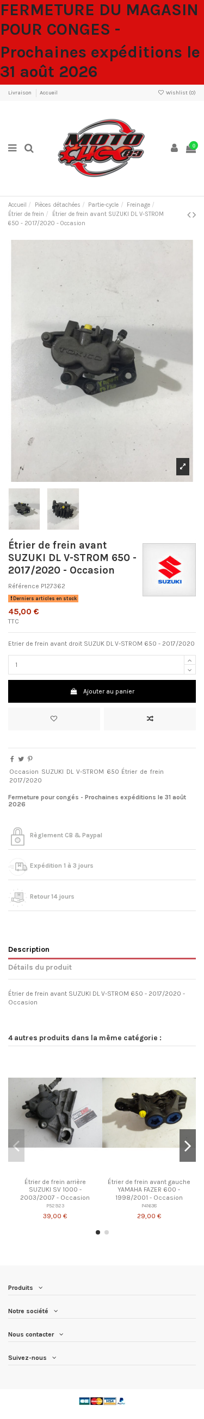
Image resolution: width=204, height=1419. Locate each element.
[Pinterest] (30, 759)
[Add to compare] (150, 719)
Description (29, 949)
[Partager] (12, 759)
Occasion (24, 771)
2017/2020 (25, 780)
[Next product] (194, 215)
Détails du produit (40, 967)
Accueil (49, 93)
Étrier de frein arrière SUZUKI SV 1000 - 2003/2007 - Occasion (55, 1189)
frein (157, 771)
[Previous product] (190, 215)
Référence (23, 586)
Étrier (129, 771)
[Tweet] (21, 759)
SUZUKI (52, 771)
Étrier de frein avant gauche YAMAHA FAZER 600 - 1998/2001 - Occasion (149, 1189)
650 (113, 771)
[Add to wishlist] (54, 719)
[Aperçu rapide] (68, 1169)
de (143, 771)
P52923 (55, 1205)
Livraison (20, 93)
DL (69, 771)
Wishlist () (180, 93)
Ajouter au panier (108, 691)
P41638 (149, 1205)
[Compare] (54, 1169)
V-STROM (90, 771)
